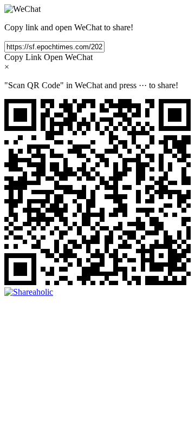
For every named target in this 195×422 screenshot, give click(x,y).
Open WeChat (68, 57)
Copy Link (23, 57)
